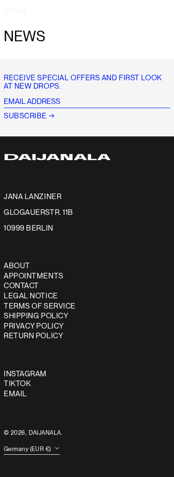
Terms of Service (40, 306)
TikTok (17, 384)
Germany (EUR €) (28, 448)
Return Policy (33, 335)
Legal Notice (31, 295)
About (17, 265)
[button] (156, 11)
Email (15, 394)
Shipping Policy (36, 315)
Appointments (34, 275)
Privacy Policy (34, 326)
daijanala (45, 432)
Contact (21, 285)
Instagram (25, 374)
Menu (15, 11)
